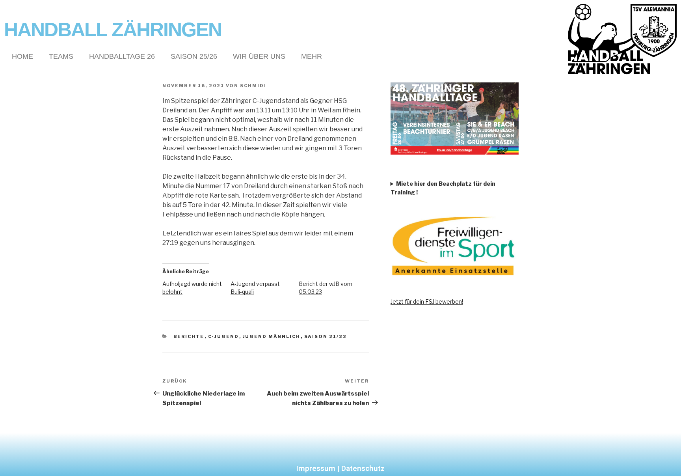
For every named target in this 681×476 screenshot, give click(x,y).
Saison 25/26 (194, 56)
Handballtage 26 (122, 56)
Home (22, 56)
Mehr (311, 56)
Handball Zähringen (112, 30)
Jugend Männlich (272, 336)
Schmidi (253, 85)
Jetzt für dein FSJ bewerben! (427, 301)
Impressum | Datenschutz (340, 468)
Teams (61, 56)
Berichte (189, 336)
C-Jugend (223, 336)
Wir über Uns (259, 56)
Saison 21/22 (325, 336)
